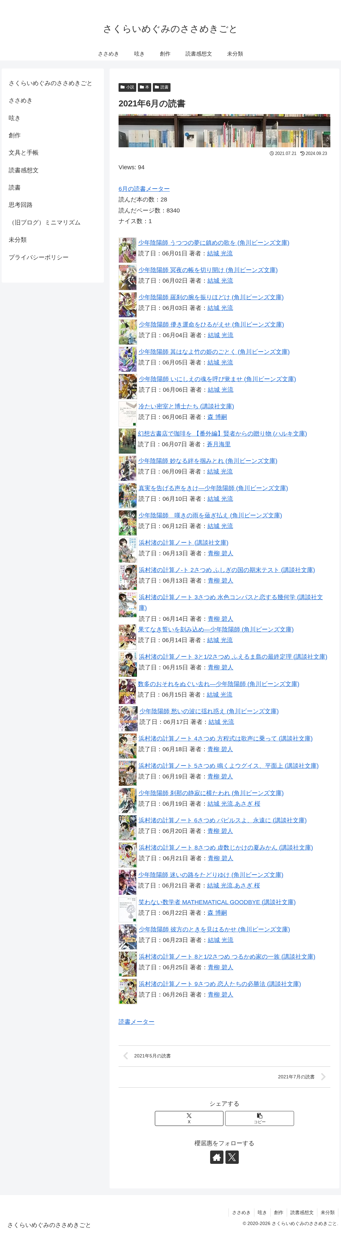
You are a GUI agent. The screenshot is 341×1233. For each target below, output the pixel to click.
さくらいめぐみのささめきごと (51, 83)
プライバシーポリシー (39, 257)
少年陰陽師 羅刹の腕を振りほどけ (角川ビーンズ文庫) (211, 297)
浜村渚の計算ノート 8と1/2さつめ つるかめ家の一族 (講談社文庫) (227, 956)
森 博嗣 (217, 417)
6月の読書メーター (144, 189)
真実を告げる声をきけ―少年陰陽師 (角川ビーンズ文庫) (213, 488)
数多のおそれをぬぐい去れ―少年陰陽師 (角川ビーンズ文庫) (218, 684)
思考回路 (21, 205)
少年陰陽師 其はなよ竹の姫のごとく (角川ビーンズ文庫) (214, 351)
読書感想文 (24, 170)
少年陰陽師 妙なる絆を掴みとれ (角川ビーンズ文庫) (207, 461)
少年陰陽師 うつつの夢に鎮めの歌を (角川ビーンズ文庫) (213, 242)
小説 (130, 87)
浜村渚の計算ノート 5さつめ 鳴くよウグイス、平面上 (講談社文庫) (229, 765)
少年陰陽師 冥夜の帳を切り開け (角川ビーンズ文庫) (208, 270)
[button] (259, 1118)
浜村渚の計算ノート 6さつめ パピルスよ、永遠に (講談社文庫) (223, 820)
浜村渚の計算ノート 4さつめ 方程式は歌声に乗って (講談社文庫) (226, 738)
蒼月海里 (219, 444)
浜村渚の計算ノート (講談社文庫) (183, 542)
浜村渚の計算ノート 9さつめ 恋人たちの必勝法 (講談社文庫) (220, 984)
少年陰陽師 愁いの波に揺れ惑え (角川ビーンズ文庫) (209, 711)
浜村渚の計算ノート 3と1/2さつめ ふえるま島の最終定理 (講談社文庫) (233, 656)
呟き (15, 118)
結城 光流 (220, 253)
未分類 (18, 239)
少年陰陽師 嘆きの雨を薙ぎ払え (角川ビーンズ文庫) (210, 515)
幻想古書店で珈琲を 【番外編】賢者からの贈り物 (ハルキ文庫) (222, 433)
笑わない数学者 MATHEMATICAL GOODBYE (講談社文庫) (217, 902)
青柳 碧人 (220, 553)
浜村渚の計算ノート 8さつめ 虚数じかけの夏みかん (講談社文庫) (226, 847)
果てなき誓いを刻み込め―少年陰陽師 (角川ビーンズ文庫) (216, 629)
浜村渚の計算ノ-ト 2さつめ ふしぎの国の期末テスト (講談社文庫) (227, 570)
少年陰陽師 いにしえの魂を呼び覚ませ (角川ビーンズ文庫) (217, 379)
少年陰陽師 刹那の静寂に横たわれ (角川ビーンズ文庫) (211, 793)
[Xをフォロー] (232, 1157)
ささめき (21, 100)
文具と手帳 (24, 152)
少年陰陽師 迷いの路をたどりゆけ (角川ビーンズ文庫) (210, 875)
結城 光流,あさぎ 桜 (233, 803)
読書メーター (137, 1022)
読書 (165, 87)
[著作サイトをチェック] (216, 1157)
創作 (15, 135)
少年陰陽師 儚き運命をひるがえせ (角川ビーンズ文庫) (211, 324)
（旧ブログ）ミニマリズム (45, 222)
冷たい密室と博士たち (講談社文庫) (186, 406)
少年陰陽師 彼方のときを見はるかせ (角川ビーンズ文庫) (214, 929)
